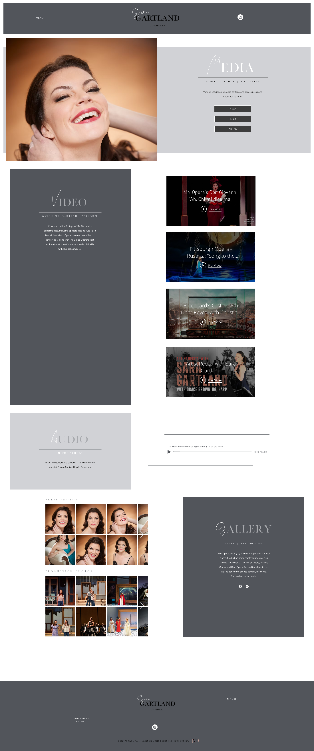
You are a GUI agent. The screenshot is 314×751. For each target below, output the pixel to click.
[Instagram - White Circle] (240, 17)
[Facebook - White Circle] (240, 586)
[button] (39, 18)
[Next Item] (142, 534)
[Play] (169, 452)
